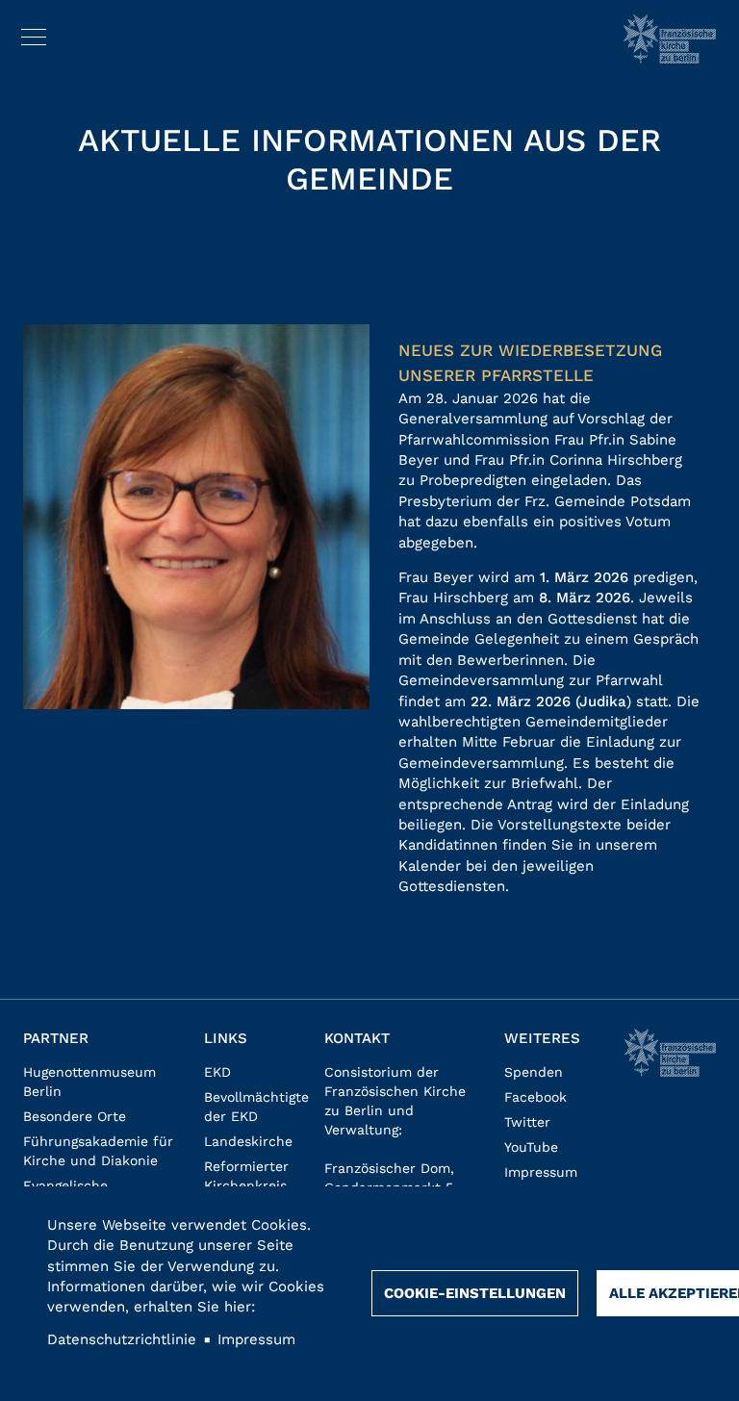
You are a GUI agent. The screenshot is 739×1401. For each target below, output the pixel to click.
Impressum (540, 1172)
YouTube (531, 1147)
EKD (217, 1072)
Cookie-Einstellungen (475, 1293)
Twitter (527, 1122)
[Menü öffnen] (33, 33)
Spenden (533, 1072)
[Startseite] (670, 39)
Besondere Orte (74, 1116)
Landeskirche (248, 1141)
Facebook (535, 1097)
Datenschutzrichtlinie (121, 1339)
